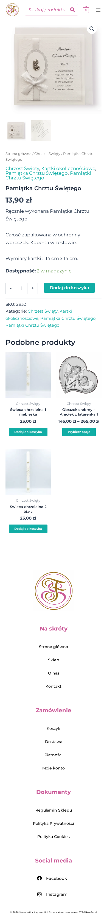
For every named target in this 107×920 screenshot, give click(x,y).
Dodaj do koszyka (69, 287)
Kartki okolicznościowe (68, 168)
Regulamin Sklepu (53, 810)
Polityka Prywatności (53, 823)
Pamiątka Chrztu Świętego (36, 173)
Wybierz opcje (79, 432)
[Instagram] (39, 894)
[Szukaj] (72, 9)
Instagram (56, 894)
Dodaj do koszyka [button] (28, 432)
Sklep (53, 659)
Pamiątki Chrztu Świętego (32, 325)
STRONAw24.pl (88, 912)
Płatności (53, 754)
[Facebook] (39, 878)
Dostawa (53, 741)
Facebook (56, 878)
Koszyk (53, 728)
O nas (53, 673)
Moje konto (53, 768)
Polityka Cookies (53, 836)
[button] (99, 10)
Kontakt (53, 686)
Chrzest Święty (47, 153)
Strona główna (18, 153)
